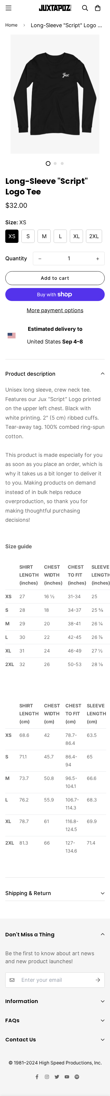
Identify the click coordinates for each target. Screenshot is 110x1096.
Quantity (16, 258)
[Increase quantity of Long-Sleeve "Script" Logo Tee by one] (97, 259)
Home (11, 25)
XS (12, 236)
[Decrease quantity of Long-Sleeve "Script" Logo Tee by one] (40, 259)
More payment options (55, 310)
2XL (94, 236)
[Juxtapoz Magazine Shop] (55, 7)
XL (76, 236)
